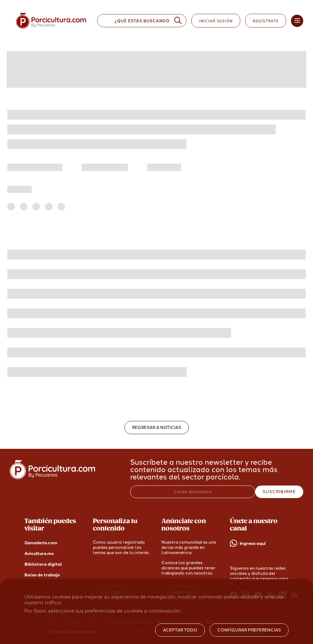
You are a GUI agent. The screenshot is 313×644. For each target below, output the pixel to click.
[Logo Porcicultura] (51, 29)
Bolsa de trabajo (42, 575)
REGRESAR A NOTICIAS (156, 427)
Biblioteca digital (43, 564)
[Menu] (297, 21)
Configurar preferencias (249, 630)
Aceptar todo (180, 630)
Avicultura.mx (39, 553)
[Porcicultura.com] (52, 477)
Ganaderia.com (40, 542)
